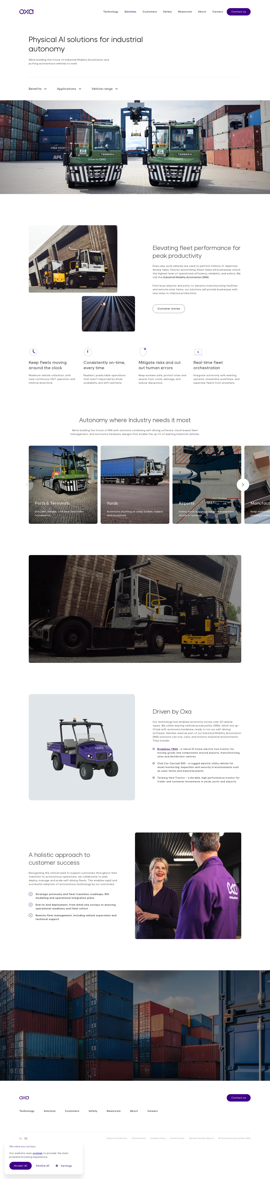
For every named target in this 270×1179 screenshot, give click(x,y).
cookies (38, 1153)
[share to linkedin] (20, 1138)
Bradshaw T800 (167, 748)
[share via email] (25, 1138)
